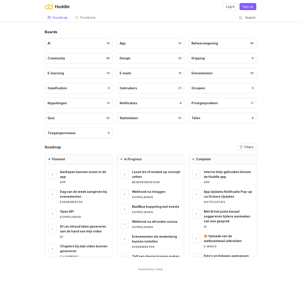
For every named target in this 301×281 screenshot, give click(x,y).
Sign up (247, 6)
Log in (230, 6)
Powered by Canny (150, 269)
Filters (249, 147)
